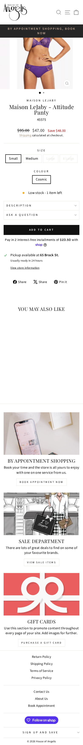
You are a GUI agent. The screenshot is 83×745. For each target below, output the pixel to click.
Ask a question (22, 215)
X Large (68, 158)
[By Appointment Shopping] (41, 433)
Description (19, 205)
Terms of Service (41, 670)
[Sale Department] (41, 514)
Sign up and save (40, 732)
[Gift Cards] (41, 594)
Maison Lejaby (41, 100)
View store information (24, 268)
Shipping (25, 135)
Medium (32, 158)
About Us (41, 698)
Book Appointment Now (41, 482)
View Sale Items (41, 562)
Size (41, 150)
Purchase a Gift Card (41, 643)
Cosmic (41, 179)
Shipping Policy (41, 663)
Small (13, 158)
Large (50, 158)
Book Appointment (41, 705)
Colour (41, 171)
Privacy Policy (41, 677)
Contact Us (41, 691)
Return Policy (41, 656)
